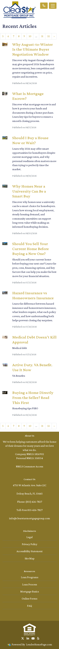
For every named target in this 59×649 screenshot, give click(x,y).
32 (48, 36)
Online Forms (29, 598)
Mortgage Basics (29, 591)
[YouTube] (33, 638)
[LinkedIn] (28, 638)
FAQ (29, 605)
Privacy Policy (29, 544)
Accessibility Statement (30, 551)
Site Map (29, 558)
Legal (29, 537)
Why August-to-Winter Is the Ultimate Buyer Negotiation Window (32, 49)
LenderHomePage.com (39, 644)
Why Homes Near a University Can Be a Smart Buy (29, 191)
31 (42, 36)
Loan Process (29, 584)
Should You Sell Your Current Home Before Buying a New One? (30, 248)
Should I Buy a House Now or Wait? (30, 140)
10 (30, 36)
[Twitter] (22, 638)
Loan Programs (29, 577)
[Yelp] (38, 638)
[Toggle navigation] (52, 6)
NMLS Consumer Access (29, 466)
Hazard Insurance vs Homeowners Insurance (33, 295)
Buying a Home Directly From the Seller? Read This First (32, 397)
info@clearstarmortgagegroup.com (29, 518)
